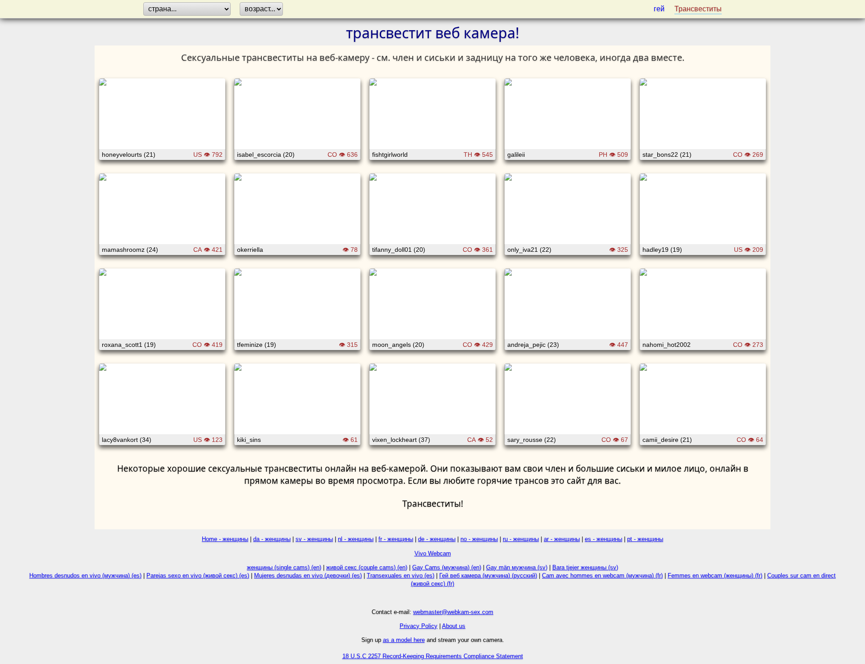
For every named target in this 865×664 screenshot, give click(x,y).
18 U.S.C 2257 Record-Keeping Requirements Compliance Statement (432, 656)
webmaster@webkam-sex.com (453, 612)
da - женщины (272, 539)
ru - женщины (521, 539)
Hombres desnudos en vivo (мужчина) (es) (85, 575)
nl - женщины (355, 539)
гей (659, 9)
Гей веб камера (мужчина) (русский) (488, 575)
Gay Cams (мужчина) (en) (446, 567)
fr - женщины (395, 539)
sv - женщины (314, 539)
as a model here (404, 640)
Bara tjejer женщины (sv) (585, 567)
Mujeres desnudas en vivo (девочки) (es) (308, 575)
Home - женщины (225, 539)
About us (453, 626)
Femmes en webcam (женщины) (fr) (715, 575)
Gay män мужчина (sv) (516, 567)
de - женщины (436, 539)
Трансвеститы (698, 9)
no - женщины (479, 539)
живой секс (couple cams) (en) (366, 567)
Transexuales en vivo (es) (400, 575)
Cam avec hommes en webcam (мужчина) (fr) (602, 575)
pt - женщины (645, 539)
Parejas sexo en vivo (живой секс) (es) (197, 575)
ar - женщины (562, 539)
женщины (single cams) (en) (284, 567)
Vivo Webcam (432, 553)
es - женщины (603, 539)
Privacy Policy (418, 626)
